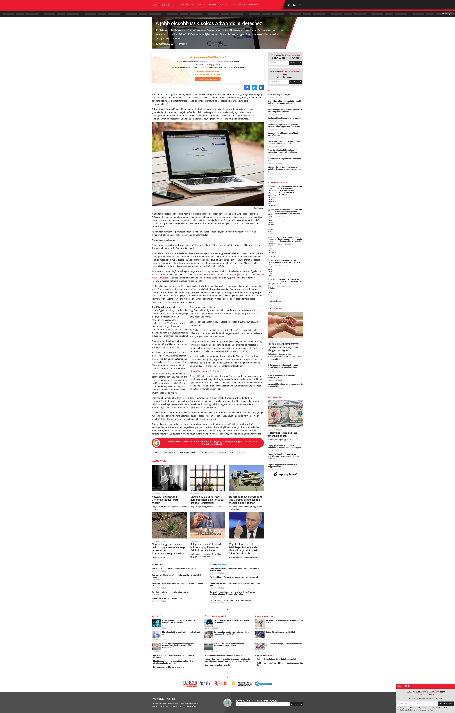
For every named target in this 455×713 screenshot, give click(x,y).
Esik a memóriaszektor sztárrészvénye (168, 667)
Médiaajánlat (173, 703)
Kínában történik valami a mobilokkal (280, 632)
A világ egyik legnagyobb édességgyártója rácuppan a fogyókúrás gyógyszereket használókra (179, 646)
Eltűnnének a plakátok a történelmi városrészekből (276, 659)
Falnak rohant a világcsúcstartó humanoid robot (284, 160)
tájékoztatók (167, 706)
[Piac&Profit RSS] (173, 698)
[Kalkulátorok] (288, 5)
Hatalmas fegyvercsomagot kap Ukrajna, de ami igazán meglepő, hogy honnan (245, 499)
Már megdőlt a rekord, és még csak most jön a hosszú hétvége (285, 385)
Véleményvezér (159, 461)
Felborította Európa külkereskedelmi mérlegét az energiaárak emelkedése (283, 151)
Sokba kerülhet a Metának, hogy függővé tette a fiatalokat (284, 134)
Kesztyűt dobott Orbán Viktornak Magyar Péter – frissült (167, 499)
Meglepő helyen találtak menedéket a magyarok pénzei (282, 466)
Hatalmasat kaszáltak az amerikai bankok (284, 118)
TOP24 (157, 564)
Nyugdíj (212, 5)
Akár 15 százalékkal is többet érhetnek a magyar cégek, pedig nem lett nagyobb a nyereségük (289, 239)
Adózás (223, 5)
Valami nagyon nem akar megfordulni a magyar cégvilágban (232, 621)
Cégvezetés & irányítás (215, 616)
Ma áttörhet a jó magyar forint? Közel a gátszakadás (230, 600)
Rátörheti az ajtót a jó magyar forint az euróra (170, 592)
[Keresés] (300, 5)
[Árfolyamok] (294, 5)
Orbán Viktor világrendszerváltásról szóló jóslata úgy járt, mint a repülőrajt (284, 102)
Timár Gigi (182, 44)
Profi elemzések (238, 5)
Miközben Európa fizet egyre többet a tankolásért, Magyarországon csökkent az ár (284, 169)
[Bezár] (453, 686)
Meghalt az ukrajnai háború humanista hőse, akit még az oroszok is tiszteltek (207, 499)
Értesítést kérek (445, 704)
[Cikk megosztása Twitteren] (254, 87)
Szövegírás (222, 453)
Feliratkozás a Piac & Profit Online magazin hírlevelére (257, 701)
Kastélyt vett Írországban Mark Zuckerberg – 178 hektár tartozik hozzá (289, 281)
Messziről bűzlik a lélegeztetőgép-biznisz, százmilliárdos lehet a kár (177, 584)
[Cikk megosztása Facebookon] (247, 87)
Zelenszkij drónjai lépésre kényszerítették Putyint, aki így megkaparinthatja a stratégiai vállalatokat (232, 593)
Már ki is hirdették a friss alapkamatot (167, 598)
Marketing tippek (187, 453)
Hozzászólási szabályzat (190, 703)
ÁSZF (164, 703)
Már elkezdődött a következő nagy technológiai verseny (181, 633)
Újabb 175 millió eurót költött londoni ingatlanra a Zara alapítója (288, 261)
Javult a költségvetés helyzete (280, 95)
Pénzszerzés (274, 397)
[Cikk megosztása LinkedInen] (261, 87)
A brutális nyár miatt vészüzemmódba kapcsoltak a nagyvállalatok (229, 645)
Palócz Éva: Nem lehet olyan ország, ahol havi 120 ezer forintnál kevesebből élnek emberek (284, 456)
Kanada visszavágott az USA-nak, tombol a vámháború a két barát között (284, 143)
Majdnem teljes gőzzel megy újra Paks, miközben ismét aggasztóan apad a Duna (284, 126)
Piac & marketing (237, 453)
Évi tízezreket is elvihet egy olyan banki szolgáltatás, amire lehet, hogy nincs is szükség (283, 367)
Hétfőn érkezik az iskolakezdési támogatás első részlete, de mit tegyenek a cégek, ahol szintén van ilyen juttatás (227, 660)
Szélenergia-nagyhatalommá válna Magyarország (281, 376)
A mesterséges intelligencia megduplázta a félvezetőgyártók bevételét (285, 111)
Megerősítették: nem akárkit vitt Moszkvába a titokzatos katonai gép (235, 584)
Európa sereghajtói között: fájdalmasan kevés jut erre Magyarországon (283, 347)
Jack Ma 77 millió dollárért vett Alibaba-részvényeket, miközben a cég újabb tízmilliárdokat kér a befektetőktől (290, 190)
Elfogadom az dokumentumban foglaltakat (425, 709)
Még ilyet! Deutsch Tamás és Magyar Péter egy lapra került (175, 568)
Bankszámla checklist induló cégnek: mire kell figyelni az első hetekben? (232, 633)
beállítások (178, 706)
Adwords (157, 453)
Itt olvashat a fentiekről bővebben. (206, 371)
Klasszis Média (190, 706)
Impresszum (156, 703)
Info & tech (157, 616)
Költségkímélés (276, 309)
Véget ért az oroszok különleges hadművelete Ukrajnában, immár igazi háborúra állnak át (243, 549)
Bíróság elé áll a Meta (265, 655)
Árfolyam (253, 5)
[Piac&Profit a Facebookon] (168, 698)
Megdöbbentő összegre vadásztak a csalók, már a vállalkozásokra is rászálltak (173, 662)
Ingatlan (201, 5)
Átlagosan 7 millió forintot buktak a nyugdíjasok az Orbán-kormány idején (205, 547)
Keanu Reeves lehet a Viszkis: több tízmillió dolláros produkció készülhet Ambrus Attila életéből (288, 212)
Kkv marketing (170, 453)
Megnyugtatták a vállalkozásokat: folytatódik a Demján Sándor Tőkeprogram (285, 447)
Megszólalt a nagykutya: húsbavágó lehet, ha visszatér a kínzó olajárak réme (234, 569)
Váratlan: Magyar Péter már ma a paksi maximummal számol (234, 577)
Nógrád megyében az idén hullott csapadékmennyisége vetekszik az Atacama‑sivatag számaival (168, 549)
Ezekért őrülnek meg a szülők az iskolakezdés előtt (284, 645)
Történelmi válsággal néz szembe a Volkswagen (224, 655)
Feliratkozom (295, 62)
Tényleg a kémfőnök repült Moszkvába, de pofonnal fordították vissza (176, 576)
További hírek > (274, 301)
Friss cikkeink (187, 5)
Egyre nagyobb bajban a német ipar (218, 665)
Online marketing (206, 453)
